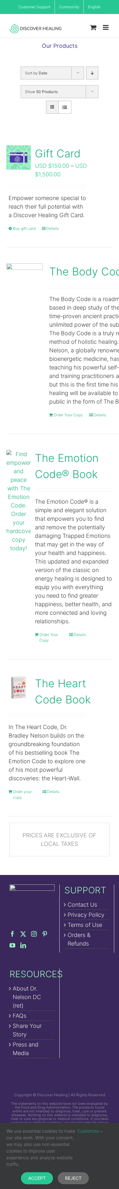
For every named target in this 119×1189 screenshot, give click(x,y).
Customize (88, 1131)
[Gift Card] (18, 157)
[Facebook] (12, 934)
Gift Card (58, 153)
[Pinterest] (45, 934)
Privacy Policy (86, 914)
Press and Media (25, 1048)
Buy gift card (24, 228)
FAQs (19, 1015)
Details (52, 228)
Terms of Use (85, 925)
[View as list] (65, 107)
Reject (73, 1178)
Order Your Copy (68, 414)
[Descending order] (92, 72)
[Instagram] (34, 934)
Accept (37, 1178)
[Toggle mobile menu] (106, 27)
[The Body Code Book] (24, 281)
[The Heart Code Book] (18, 687)
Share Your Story (27, 1030)
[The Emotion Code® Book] (18, 501)
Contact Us (82, 904)
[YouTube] (12, 945)
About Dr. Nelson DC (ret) (27, 997)
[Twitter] (23, 934)
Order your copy (22, 794)
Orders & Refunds (79, 939)
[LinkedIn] (23, 945)
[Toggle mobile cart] (93, 27)
